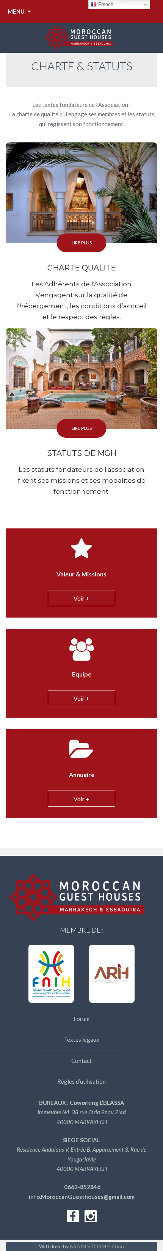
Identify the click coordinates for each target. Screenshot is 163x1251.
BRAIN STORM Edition (97, 1246)
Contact (81, 1060)
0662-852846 (81, 1186)
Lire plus (82, 243)
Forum (81, 1018)
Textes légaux (81, 1039)
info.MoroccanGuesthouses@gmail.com (82, 1196)
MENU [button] (17, 11)
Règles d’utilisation (81, 1081)
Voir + (81, 598)
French (105, 4)
